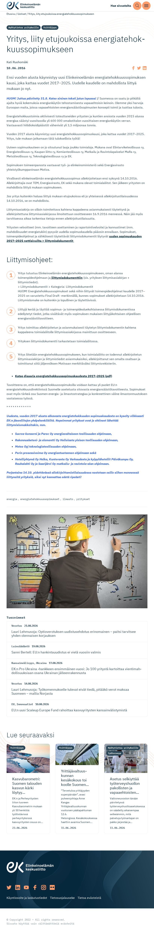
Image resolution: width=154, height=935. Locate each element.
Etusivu (11, 14)
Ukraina (41, 663)
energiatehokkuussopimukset (39, 499)
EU (12, 704)
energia (12, 499)
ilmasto (68, 499)
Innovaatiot (25, 704)
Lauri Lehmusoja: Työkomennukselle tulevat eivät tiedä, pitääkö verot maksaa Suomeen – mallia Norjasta (70, 691)
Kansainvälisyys (22, 663)
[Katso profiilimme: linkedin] (17, 887)
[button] (137, 5)
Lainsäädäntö (20, 646)
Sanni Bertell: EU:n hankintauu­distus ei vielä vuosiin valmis (56, 652)
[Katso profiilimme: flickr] (52, 887)
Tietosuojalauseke (62, 898)
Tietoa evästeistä (89, 898)
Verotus (16, 625)
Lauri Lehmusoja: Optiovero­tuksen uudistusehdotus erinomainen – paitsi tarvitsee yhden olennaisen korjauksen (73, 633)
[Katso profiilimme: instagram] (43, 887)
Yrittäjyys (50, 27)
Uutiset (21, 14)
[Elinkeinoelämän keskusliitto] (30, 867)
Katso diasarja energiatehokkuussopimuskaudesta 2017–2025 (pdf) (63, 376)
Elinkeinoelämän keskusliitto (23, 5)
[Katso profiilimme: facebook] (35, 887)
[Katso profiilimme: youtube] (26, 887)
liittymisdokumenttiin (67, 278)
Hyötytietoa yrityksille (23, 27)
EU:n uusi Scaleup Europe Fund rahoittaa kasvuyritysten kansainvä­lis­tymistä (69, 710)
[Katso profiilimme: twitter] (9, 887)
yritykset (83, 499)
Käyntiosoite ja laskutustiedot (27, 898)
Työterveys (114, 753)
